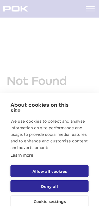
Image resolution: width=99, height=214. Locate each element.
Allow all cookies (49, 171)
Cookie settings (50, 201)
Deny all (49, 186)
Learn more (21, 155)
